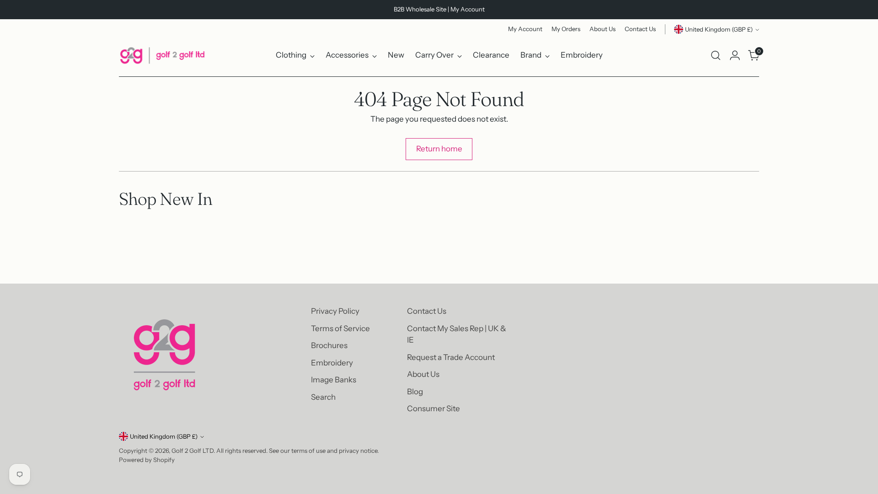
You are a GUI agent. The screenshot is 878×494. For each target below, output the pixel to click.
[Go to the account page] (735, 55)
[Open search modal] (716, 55)
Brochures (329, 345)
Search (323, 397)
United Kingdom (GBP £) (719, 29)
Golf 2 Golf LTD (192, 450)
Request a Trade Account (451, 357)
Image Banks (333, 379)
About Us (423, 374)
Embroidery (332, 362)
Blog (415, 391)
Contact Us (426, 311)
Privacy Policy (335, 311)
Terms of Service (340, 328)
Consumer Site (433, 408)
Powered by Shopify (147, 459)
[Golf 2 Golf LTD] (162, 55)
